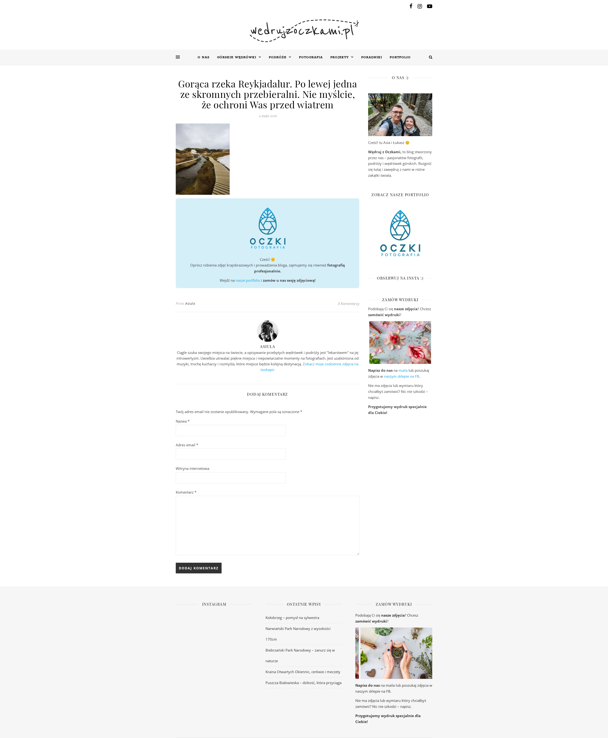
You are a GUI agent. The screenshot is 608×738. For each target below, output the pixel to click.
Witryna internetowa (192, 468)
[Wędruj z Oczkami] (304, 30)
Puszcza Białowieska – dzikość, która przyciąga (304, 682)
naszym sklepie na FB (401, 376)
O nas (203, 57)
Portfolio (400, 57)
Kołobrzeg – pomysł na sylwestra (292, 617)
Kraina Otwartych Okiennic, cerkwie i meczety (303, 671)
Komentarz (186, 492)
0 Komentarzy (348, 303)
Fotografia (311, 57)
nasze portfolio (248, 280)
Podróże (277, 57)
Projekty (339, 57)
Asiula (190, 303)
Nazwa (183, 421)
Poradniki (371, 57)
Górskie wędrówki (236, 57)
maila (403, 370)
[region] (400, 342)
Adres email (187, 445)
